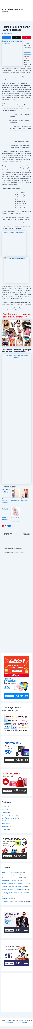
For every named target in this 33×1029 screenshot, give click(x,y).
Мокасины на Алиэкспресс (10, 872)
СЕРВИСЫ (5, 829)
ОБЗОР (4, 821)
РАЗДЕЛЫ (5, 824)
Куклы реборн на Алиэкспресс (15, 519)
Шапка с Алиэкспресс (8, 881)
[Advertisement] (16, 992)
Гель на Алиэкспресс (8, 875)
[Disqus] (16, 578)
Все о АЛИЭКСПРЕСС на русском (16, 1022)
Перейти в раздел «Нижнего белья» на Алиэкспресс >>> (16, 315)
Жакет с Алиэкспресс (24, 499)
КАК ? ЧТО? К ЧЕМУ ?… (8, 815)
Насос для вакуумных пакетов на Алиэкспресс (16, 892)
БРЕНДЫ (4, 807)
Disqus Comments (8, 552)
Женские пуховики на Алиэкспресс (12, 889)
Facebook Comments (19, 552)
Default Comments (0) (19, 554)
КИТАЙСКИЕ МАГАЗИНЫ (9, 818)
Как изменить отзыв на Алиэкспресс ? (6, 501)
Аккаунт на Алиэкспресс (5, 518)
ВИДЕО (4, 809)
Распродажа (5, 826)
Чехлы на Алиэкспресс (15, 499)
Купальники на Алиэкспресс (10, 878)
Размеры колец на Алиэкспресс (11, 886)
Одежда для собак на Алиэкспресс (12, 901)
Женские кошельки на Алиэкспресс (12, 883)
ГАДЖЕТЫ (5, 812)
